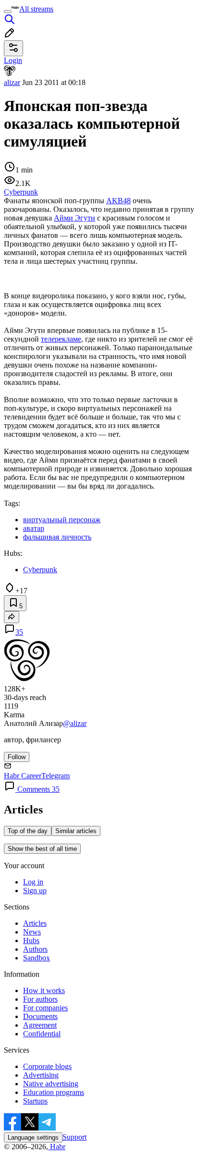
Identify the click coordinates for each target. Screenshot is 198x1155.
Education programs (53, 1092)
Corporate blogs (47, 1066)
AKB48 (118, 201)
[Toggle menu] (8, 11)
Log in (33, 882)
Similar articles (76, 831)
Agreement (40, 1025)
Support (74, 1137)
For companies (45, 1008)
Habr (56, 1147)
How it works (44, 990)
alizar (12, 82)
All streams (36, 9)
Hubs (31, 940)
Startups (35, 1101)
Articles (35, 923)
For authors (40, 999)
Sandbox (36, 958)
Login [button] (13, 60)
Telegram (55, 776)
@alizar (75, 723)
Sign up (35, 890)
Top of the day (28, 831)
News (32, 932)
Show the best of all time (42, 848)
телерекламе (61, 339)
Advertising (41, 1075)
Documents (40, 1016)
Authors (35, 949)
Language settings (33, 1137)
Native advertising (50, 1084)
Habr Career (22, 776)
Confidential (42, 1034)
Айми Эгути (74, 218)
